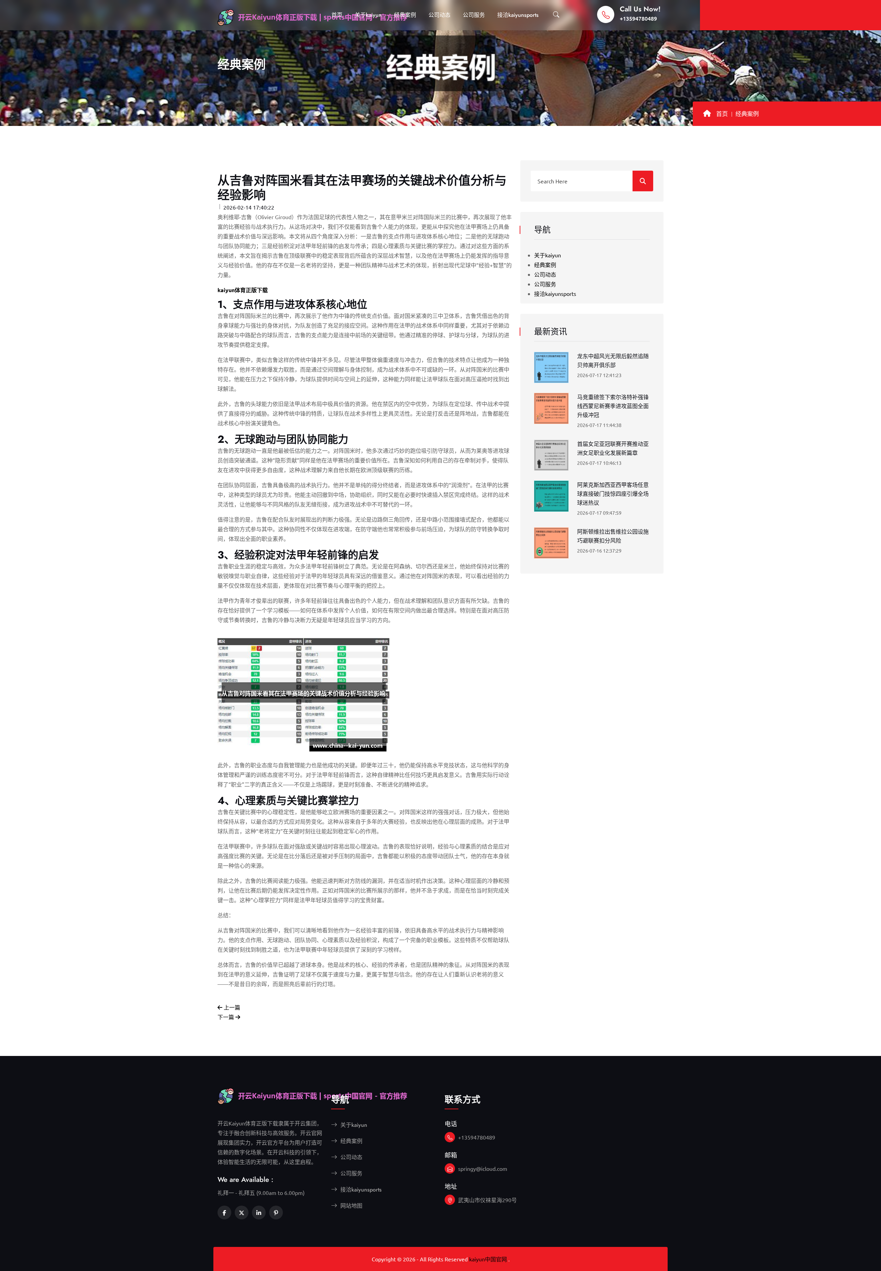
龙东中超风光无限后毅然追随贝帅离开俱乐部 (613, 360)
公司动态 (439, 15)
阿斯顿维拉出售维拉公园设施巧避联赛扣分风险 (613, 536)
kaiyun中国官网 (488, 1259)
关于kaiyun (368, 15)
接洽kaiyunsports (518, 15)
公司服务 (474, 15)
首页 (336, 15)
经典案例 (405, 15)
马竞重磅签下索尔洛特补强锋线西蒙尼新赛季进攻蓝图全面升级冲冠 (613, 406)
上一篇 (231, 1007)
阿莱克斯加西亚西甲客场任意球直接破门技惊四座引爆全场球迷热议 (613, 494)
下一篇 (226, 1016)
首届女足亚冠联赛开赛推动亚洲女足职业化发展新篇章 (613, 448)
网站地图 (350, 1206)
